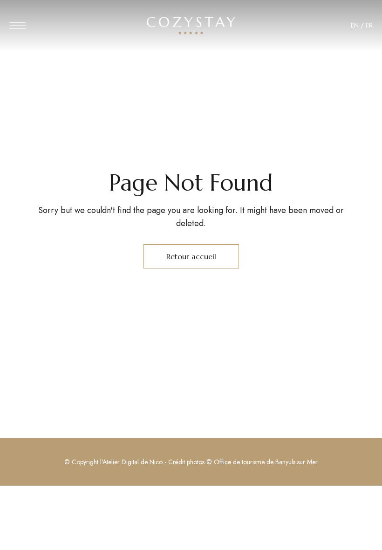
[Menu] (17, 25)
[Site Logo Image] (191, 25)
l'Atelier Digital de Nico (131, 462)
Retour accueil (191, 256)
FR (369, 25)
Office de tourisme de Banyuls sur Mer (266, 462)
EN (355, 25)
